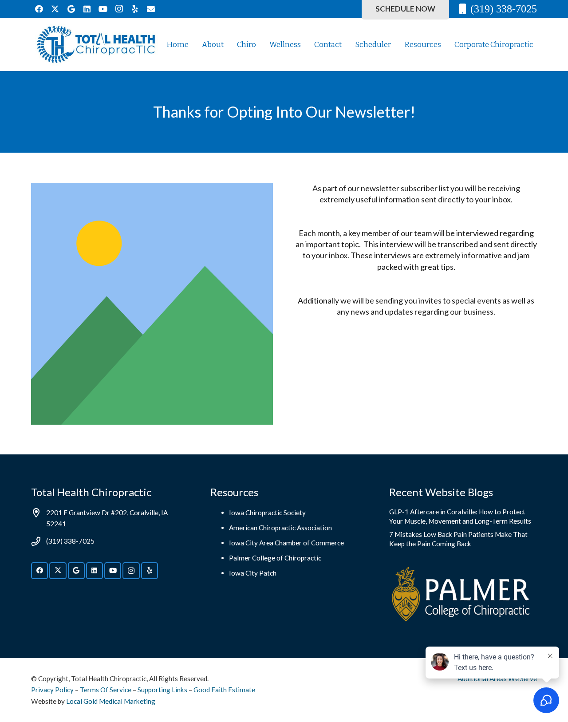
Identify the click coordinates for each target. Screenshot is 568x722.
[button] (540, 44)
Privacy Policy (52, 690)
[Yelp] (135, 9)
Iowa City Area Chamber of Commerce (286, 543)
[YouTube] (103, 9)
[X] (55, 9)
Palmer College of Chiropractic (275, 558)
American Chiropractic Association (280, 528)
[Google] (71, 9)
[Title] (151, 9)
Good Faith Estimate (224, 690)
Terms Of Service (105, 690)
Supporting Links (162, 690)
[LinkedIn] (87, 9)
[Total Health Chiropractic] (96, 44)
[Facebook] (39, 9)
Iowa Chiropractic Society (267, 513)
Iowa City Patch (252, 573)
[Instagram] (119, 9)
